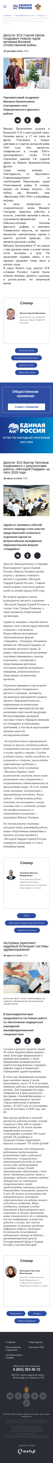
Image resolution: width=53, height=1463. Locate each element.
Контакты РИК (36, 1347)
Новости (41, 15)
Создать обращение (26, 406)
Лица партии (35, 1342)
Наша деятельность (24, 15)
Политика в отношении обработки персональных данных (26, 1432)
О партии (10, 1342)
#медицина (16, 1313)
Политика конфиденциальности (26, 1429)
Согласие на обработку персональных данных (26, 1436)
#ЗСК (26, 915)
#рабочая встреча (27, 930)
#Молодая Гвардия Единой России (26, 923)
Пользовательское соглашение (27, 1426)
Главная (7, 15)
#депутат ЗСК (26, 365)
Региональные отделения (13, 1348)
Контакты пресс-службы (14, 1356)
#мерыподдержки (27, 1321)
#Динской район (27, 372)
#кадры (37, 1313)
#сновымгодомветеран (26, 358)
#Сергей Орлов (26, 350)
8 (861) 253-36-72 (26, 1369)
